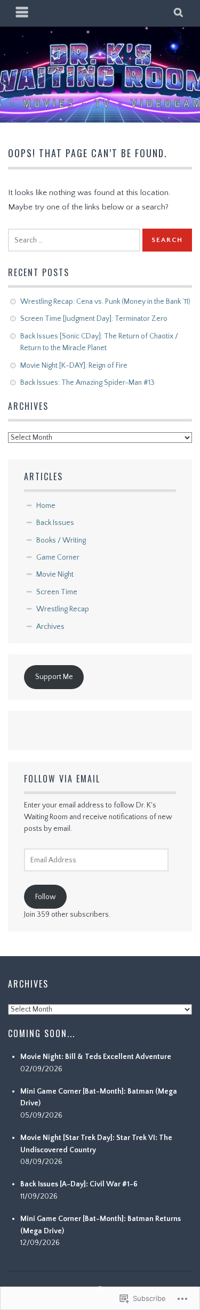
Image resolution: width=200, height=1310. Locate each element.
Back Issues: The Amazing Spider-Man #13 (87, 382)
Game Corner (57, 557)
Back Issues (55, 523)
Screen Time (56, 592)
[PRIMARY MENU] (22, 13)
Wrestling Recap (62, 609)
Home (45, 506)
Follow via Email (62, 778)
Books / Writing (61, 540)
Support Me (54, 677)
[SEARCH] (179, 13)
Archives (50, 626)
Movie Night (55, 574)
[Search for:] (74, 240)
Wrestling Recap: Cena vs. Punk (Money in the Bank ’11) (105, 301)
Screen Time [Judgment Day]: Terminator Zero (93, 318)
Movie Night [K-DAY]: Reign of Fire (73, 365)
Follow (45, 897)
